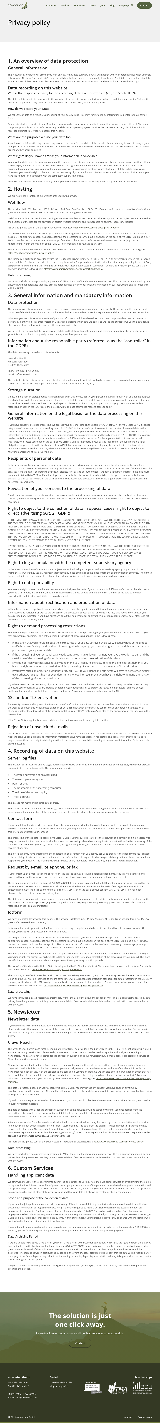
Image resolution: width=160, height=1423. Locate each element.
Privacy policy (145, 1416)
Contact (144, 5)
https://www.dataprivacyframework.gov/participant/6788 (73, 985)
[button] (126, 5)
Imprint (128, 1416)
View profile (66, 1382)
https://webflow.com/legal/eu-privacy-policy (96, 227)
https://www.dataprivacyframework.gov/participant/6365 (73, 268)
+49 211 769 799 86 (26, 1393)
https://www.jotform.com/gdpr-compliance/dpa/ (57, 969)
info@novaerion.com (26, 1397)
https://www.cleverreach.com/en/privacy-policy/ (119, 1141)
